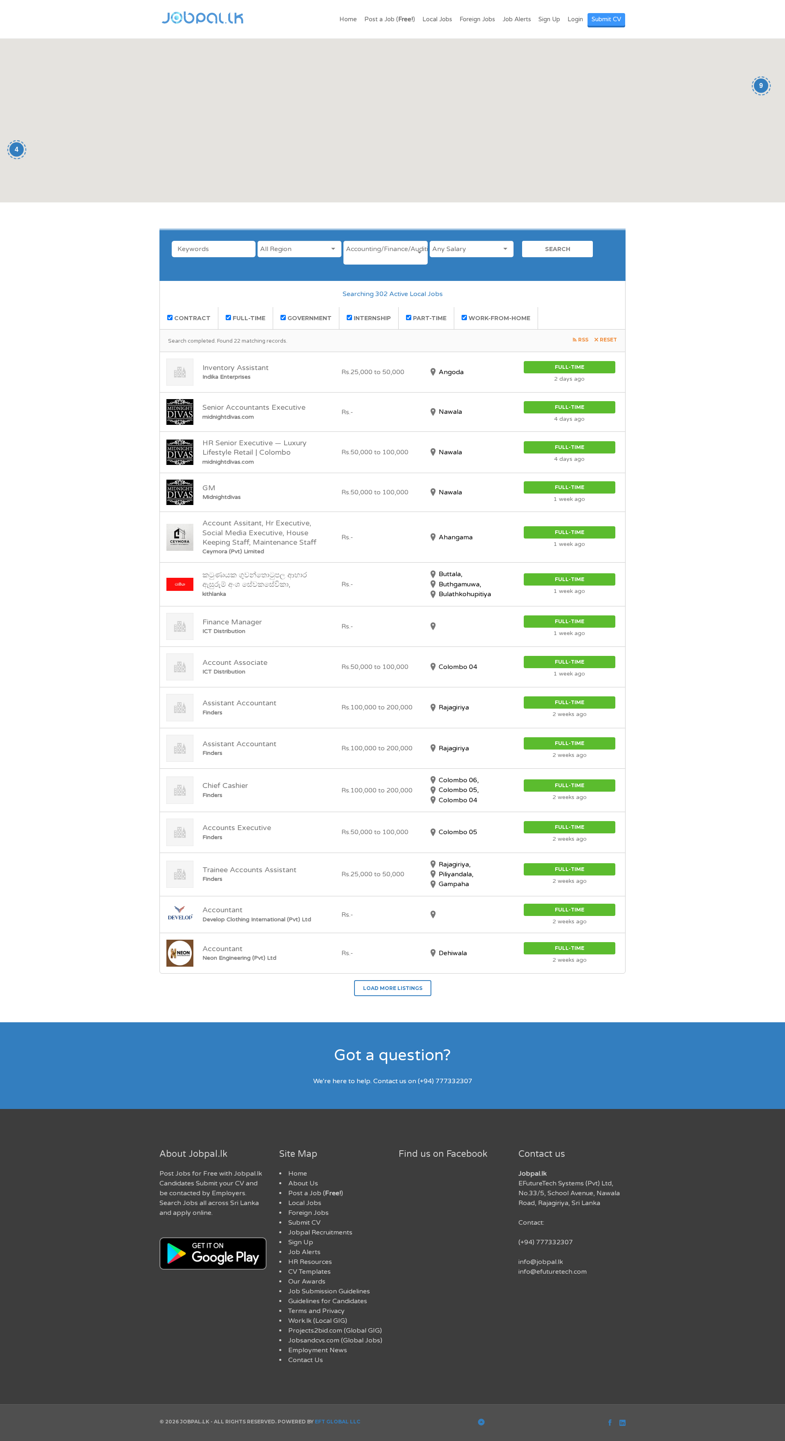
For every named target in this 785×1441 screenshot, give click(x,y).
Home (348, 19)
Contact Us (305, 1360)
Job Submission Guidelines (329, 1291)
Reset (608, 340)
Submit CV (606, 19)
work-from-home (498, 318)
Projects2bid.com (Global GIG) (335, 1331)
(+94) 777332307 (545, 1242)
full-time (248, 318)
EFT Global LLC (337, 1422)
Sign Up (549, 19)
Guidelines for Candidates (327, 1301)
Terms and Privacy (316, 1311)
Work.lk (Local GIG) (317, 1321)
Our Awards (306, 1281)
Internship (371, 318)
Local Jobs (437, 19)
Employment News (317, 1350)
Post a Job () (389, 19)
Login (575, 19)
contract (192, 318)
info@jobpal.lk (540, 1262)
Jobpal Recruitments (320, 1232)
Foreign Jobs (477, 19)
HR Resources (310, 1262)
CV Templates (309, 1272)
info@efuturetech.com (552, 1272)
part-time (428, 318)
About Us (303, 1183)
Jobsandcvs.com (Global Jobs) (335, 1340)
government (309, 318)
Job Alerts (516, 19)
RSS (583, 340)
